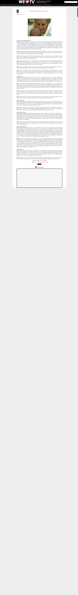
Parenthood (39, 162)
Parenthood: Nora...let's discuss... (39, 11)
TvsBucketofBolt (45, 162)
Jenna (35, 162)
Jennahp (45, 160)
